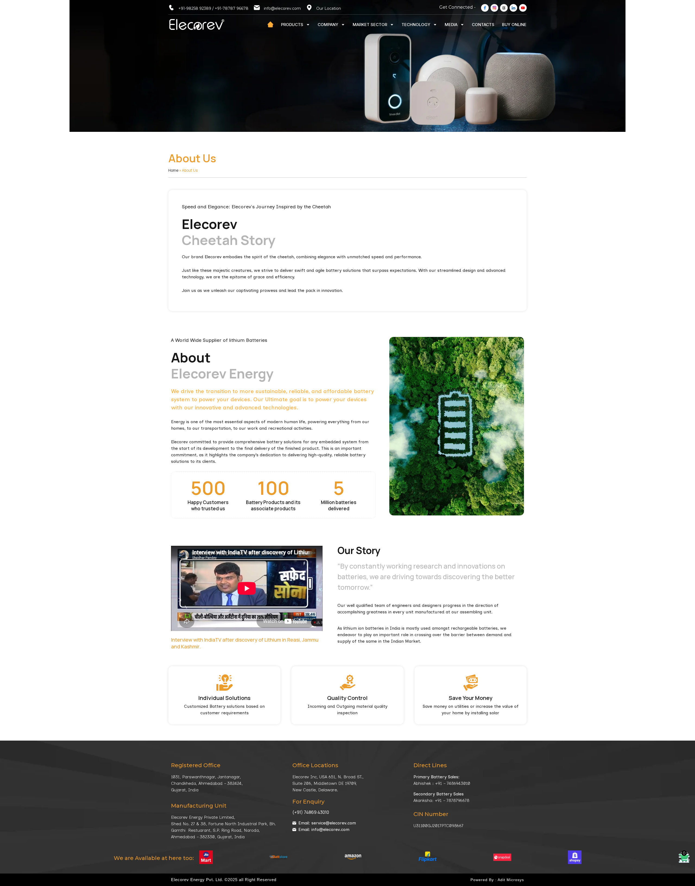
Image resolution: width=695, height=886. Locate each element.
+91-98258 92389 (194, 8)
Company (328, 24)
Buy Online (514, 24)
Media (451, 24)
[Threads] (504, 8)
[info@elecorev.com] (257, 8)
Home (173, 170)
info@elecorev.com (282, 8)
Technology (416, 24)
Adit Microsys (511, 880)
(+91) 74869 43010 (310, 812)
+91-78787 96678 (231, 8)
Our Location (328, 8)
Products (292, 24)
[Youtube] (523, 8)
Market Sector (370, 24)
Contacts (483, 24)
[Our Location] (309, 8)
